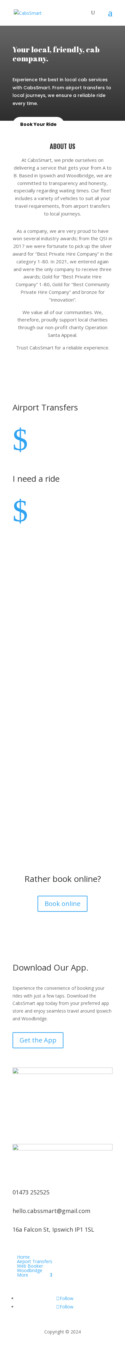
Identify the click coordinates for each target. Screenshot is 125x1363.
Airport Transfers (34, 1261)
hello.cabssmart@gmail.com (51, 1211)
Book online (62, 903)
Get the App (38, 1040)
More (22, 1275)
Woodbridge (29, 1270)
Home (23, 1257)
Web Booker (30, 1266)
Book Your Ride (38, 124)
